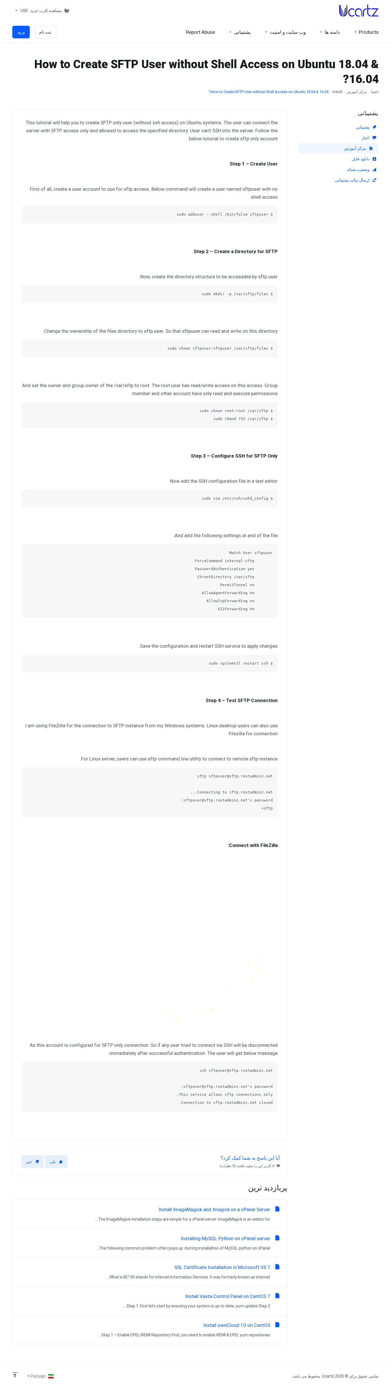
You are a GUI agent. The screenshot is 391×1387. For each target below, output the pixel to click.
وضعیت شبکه (358, 169)
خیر (29, 1161)
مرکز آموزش (357, 92)
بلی (53, 1161)
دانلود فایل (361, 159)
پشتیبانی (363, 127)
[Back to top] (15, 1375)
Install (337, 92)
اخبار (366, 137)
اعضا (375, 92)
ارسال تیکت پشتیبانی (352, 180)
